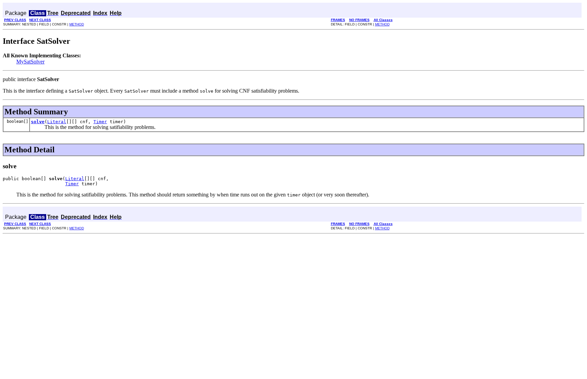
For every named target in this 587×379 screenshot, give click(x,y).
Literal (56, 121)
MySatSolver (30, 61)
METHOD (76, 24)
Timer (100, 121)
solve (38, 121)
